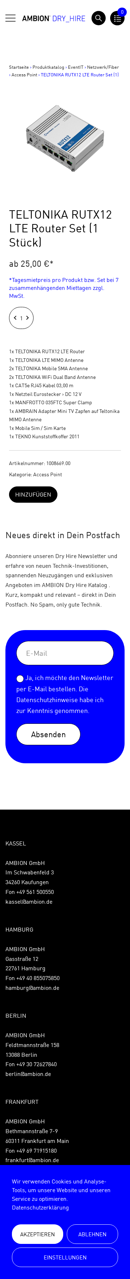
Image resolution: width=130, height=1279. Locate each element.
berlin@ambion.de (28, 1073)
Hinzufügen (33, 494)
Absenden (48, 734)
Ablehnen (92, 1234)
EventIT (75, 67)
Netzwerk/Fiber (103, 67)
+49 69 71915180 (36, 1150)
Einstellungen (65, 1257)
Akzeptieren (37, 1234)
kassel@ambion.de (28, 901)
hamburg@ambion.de (32, 987)
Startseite (19, 67)
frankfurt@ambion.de (32, 1160)
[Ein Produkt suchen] (98, 18)
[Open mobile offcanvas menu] (10, 18)
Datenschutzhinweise (47, 700)
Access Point (24, 74)
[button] (15, 318)
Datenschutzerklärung (40, 1207)
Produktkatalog (48, 67)
